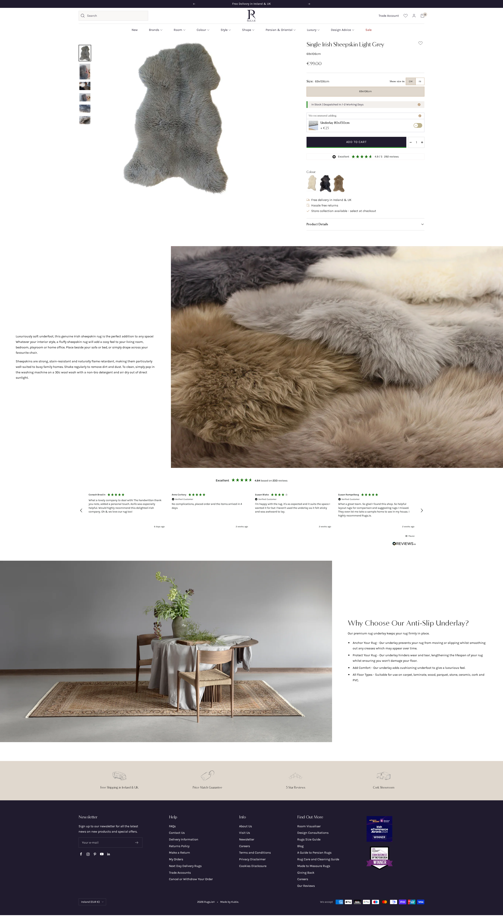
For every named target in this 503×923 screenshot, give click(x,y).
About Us (245, 826)
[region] (251, 511)
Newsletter (246, 839)
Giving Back (305, 872)
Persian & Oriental (279, 30)
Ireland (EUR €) (90, 902)
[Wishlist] (406, 16)
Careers (244, 846)
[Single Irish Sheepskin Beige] (339, 184)
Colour (201, 30)
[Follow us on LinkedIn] (108, 854)
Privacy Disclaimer (252, 859)
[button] (365, 224)
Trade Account (389, 15)
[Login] (414, 15)
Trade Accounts (180, 872)
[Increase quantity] (422, 142)
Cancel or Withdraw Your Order (191, 879)
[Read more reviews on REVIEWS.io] (404, 544)
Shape (246, 30)
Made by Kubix (229, 902)
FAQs (172, 826)
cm (411, 81)
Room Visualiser (309, 826)
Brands (154, 30)
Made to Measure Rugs (313, 866)
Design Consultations (313, 833)
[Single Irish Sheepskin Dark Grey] (325, 183)
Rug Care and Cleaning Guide (318, 859)
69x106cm (365, 91)
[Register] (137, 842)
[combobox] (116, 15)
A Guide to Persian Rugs (314, 852)
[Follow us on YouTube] (101, 854)
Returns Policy (179, 846)
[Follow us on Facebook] (81, 854)
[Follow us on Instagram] (87, 854)
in (420, 81)
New (135, 30)
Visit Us (244, 833)
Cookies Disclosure (252, 866)
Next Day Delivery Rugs (185, 866)
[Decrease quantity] (411, 142)
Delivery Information (183, 839)
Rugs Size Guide (308, 839)
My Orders (176, 859)
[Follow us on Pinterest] (94, 854)
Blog (300, 846)
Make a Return (179, 852)
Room (178, 30)
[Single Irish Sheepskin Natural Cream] (312, 183)
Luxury (311, 30)
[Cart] (422, 15)
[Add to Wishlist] (420, 44)
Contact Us (177, 833)
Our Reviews (306, 886)
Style (224, 30)
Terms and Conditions (255, 852)
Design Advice (341, 30)
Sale (368, 30)
